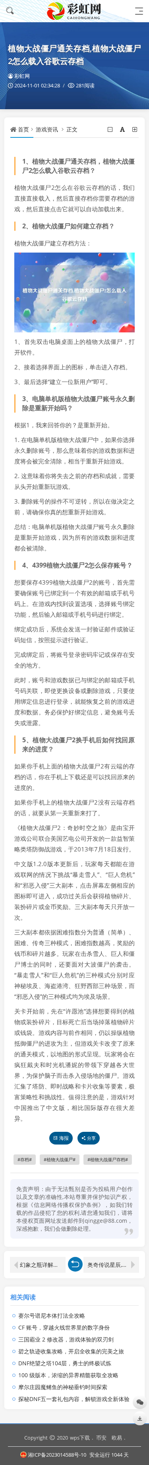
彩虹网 (22, 75)
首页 (23, 129)
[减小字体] (110, 129)
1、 (27, 161)
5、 (27, 739)
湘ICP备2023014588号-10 (57, 1454)
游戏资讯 (47, 129)
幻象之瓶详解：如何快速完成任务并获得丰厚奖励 (43, 1264)
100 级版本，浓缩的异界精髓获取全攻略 (68, 1375)
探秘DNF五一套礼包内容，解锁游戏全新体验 (74, 1399)
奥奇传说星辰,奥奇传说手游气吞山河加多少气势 (113, 1264)
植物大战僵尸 (59, 1159)
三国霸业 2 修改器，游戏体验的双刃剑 (66, 1339)
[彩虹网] (74, 11)
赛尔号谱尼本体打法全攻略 (51, 1315)
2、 (27, 226)
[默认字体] (123, 129)
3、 (27, 398)
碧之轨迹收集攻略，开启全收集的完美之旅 (71, 1351)
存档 (24, 1159)
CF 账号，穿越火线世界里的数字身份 (64, 1327)
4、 (27, 565)
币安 (101, 1437)
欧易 (117, 1437)
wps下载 (80, 1437)
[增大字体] (135, 129)
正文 (71, 129)
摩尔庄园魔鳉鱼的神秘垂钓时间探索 (62, 1387)
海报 (64, 1138)
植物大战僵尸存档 (107, 1159)
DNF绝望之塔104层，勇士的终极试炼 (64, 1363)
